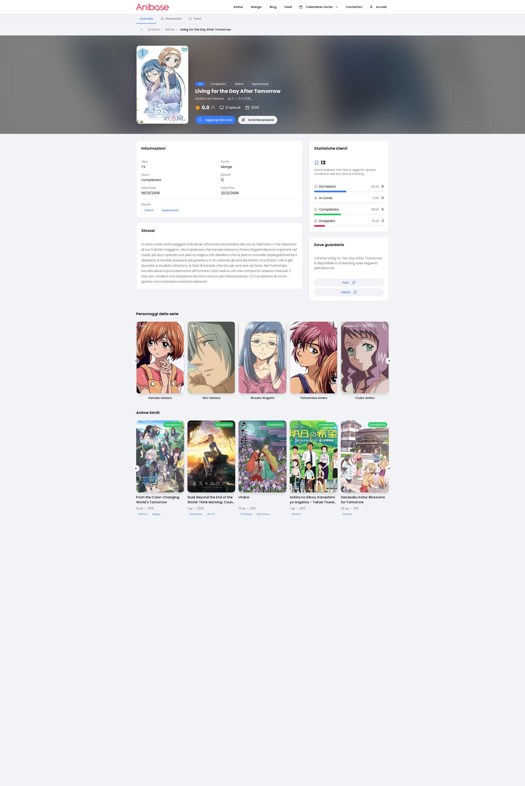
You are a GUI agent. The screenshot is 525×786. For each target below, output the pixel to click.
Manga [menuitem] (256, 7)
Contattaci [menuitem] (354, 7)
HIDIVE (345, 292)
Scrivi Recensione (261, 120)
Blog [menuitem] (273, 7)
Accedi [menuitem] (381, 7)
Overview (146, 19)
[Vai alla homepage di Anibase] (152, 7)
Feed (197, 19)
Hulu (345, 282)
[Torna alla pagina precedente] (141, 29)
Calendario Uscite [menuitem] (319, 7)
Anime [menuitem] (238, 7)
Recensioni (173, 19)
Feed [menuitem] (288, 7)
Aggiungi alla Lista (218, 120)
